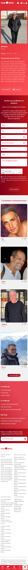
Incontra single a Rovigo (6, 504)
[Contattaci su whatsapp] (26, 2)
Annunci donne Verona (6, 467)
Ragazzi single (17, 508)
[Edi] (14, 220)
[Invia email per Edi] (22, 239)
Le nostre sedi (4, 392)
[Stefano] (14, 306)
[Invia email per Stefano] (22, 324)
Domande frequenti (6, 390)
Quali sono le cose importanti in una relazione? (13, 418)
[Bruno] (14, 348)
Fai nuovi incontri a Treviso (7, 503)
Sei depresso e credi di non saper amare (11, 420)
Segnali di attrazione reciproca (8, 423)
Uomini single (17, 506)
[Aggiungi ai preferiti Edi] (25, 239)
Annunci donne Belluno (6, 471)
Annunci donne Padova (6, 462)
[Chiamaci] (24, 2)
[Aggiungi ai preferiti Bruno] (25, 367)
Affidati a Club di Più (19, 457)
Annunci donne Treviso (6, 461)
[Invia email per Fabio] (22, 281)
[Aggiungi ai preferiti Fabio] (25, 282)
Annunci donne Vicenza (6, 469)
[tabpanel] (14, 70)
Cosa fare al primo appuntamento (9, 404)
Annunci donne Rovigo (6, 473)
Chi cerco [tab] (9, 53)
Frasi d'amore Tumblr (6, 406)
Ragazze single (17, 499)
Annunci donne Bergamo (7, 478)
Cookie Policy (4, 564)
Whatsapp (17, 89)
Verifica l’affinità (6, 89)
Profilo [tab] (15, 53)
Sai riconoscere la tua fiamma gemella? (11, 409)
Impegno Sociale (5, 395)
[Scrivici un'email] (21, 2)
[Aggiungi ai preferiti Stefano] (25, 324)
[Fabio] (14, 263)
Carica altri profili (13, 375)
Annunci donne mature (6, 459)
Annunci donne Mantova (7, 474)
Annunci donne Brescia (6, 476)
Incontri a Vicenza (5, 520)
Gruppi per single (18, 504)
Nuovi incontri (17, 509)
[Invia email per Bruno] (22, 367)
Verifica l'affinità (14, 189)
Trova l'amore (17, 511)
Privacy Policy (22, 563)
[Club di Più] (7, 3)
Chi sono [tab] (3, 53)
